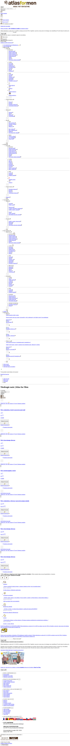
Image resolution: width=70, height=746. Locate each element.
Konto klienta (6, 674)
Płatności (5, 700)
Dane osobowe (6, 683)
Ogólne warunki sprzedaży (9, 681)
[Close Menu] (7, 143)
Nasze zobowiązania (7, 693)
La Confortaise (6, 712)
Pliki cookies (6, 684)
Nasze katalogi (6, 365)
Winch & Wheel (6, 711)
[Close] (1, 375)
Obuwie (8, 197)
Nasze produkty (6, 694)
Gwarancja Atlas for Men (8, 704)
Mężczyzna (5, 380)
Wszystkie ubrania (13, 300)
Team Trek (5, 714)
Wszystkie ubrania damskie (15, 156)
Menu (2, 6)
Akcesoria (5, 381)
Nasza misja (5, 691)
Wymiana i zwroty (7, 703)
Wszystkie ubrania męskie (14, 59)
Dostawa (5, 701)
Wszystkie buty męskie (14, 132)
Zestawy (5, 311)
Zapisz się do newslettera (8, 705)
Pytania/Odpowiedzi (7, 680)
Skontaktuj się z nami (8, 675)
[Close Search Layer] (2, 15)
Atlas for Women (7, 710)
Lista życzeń (6, 364)
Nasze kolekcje (6, 695)
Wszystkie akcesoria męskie (15, 214)
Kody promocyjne (7, 685)
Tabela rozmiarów (7, 686)
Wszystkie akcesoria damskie (15, 225)
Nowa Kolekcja (6, 46)
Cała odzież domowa (13, 105)
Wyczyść (3, 10)
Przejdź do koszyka (5, 374)
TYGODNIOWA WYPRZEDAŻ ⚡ (11, 45)
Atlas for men (6, 378)
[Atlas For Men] (20, 6)
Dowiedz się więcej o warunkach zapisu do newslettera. (14, 35)
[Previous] (2, 16)
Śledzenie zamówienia (8, 676)
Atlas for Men (6, 709)
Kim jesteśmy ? (6, 690)
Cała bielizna (11, 116)
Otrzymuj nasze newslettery (9, 366)
